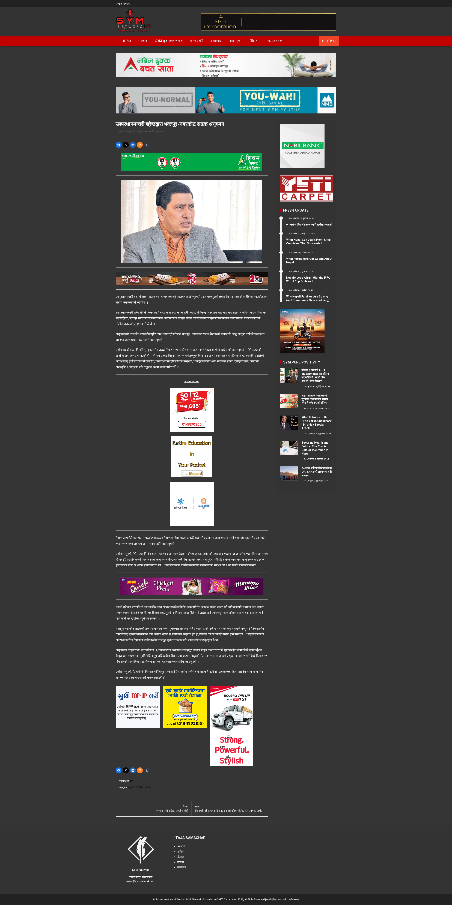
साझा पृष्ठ (235, 41)
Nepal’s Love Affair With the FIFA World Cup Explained (308, 279)
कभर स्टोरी (196, 41)
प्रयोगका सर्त (293, 899)
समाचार (142, 41)
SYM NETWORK (143, 787)
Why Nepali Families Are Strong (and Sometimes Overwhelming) (307, 298)
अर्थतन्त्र (215, 41)
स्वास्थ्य (180, 862)
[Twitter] (126, 145)
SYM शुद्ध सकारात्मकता (169, 41)
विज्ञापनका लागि (279, 899)
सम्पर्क (269, 899)
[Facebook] (119, 145)
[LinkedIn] (133, 145)
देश (131, 781)
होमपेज (127, 41)
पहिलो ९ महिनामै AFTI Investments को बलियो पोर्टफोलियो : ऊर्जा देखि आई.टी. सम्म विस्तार (315, 375)
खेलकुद (180, 856)
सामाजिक (181, 867)
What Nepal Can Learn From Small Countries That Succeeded (308, 241)
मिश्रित (253, 41)
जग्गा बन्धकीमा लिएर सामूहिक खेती (172, 808)
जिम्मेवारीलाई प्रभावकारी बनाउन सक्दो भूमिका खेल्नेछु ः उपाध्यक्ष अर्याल (229, 808)
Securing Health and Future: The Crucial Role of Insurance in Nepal (315, 448)
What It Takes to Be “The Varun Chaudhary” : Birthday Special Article (317, 423)
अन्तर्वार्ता (181, 846)
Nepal (130, 787)
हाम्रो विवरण (329, 40)
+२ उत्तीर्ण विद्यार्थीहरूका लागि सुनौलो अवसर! (309, 224)
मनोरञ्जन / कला (275, 41)
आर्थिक (180, 851)
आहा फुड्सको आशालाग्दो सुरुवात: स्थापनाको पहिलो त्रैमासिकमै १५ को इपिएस (315, 399)
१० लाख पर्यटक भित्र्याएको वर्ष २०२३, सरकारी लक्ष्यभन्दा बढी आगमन (317, 471)
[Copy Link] (147, 145)
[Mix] (140, 145)
